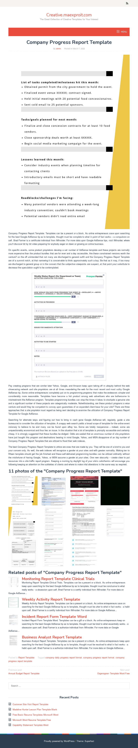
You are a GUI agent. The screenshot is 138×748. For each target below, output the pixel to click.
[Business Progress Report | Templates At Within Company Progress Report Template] (115, 490)
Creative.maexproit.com (69, 15)
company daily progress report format (63, 657)
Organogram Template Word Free (113, 671)
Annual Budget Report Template (23, 671)
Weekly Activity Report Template (51, 599)
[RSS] (127, 3)
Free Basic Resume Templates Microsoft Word (35, 714)
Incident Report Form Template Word (54, 616)
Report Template (26, 657)
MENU (123, 31)
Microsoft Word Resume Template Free (32, 719)
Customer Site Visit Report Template (30, 704)
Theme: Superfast (85, 741)
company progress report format (98, 657)
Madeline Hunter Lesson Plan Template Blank (35, 709)
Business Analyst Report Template (52, 637)
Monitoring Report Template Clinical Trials (58, 578)
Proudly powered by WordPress (59, 741)
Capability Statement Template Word (30, 725)
